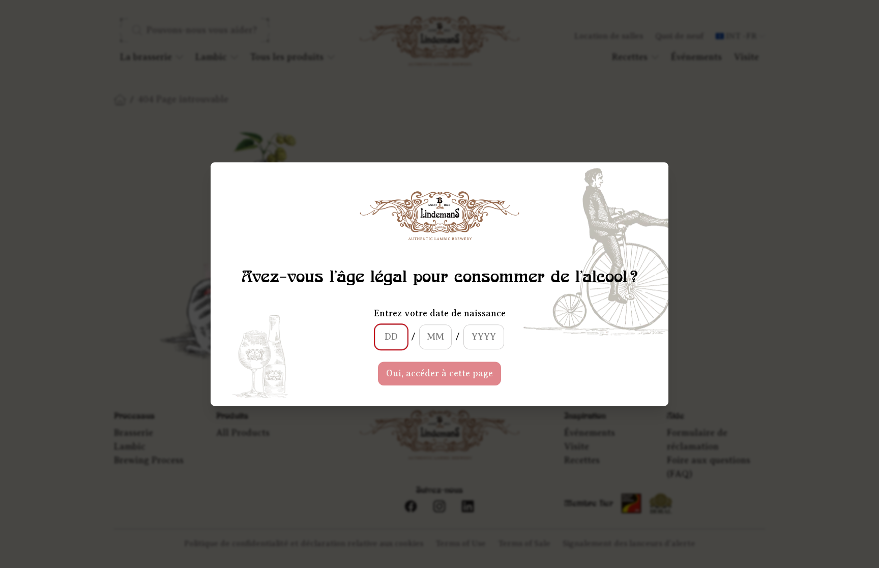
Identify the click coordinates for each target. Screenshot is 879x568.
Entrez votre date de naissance (440, 313)
